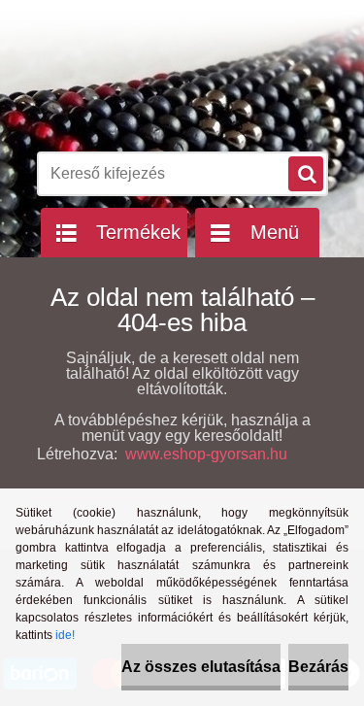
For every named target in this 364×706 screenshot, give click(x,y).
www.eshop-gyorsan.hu (206, 454)
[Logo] (170, 95)
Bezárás (318, 666)
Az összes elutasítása (201, 666)
